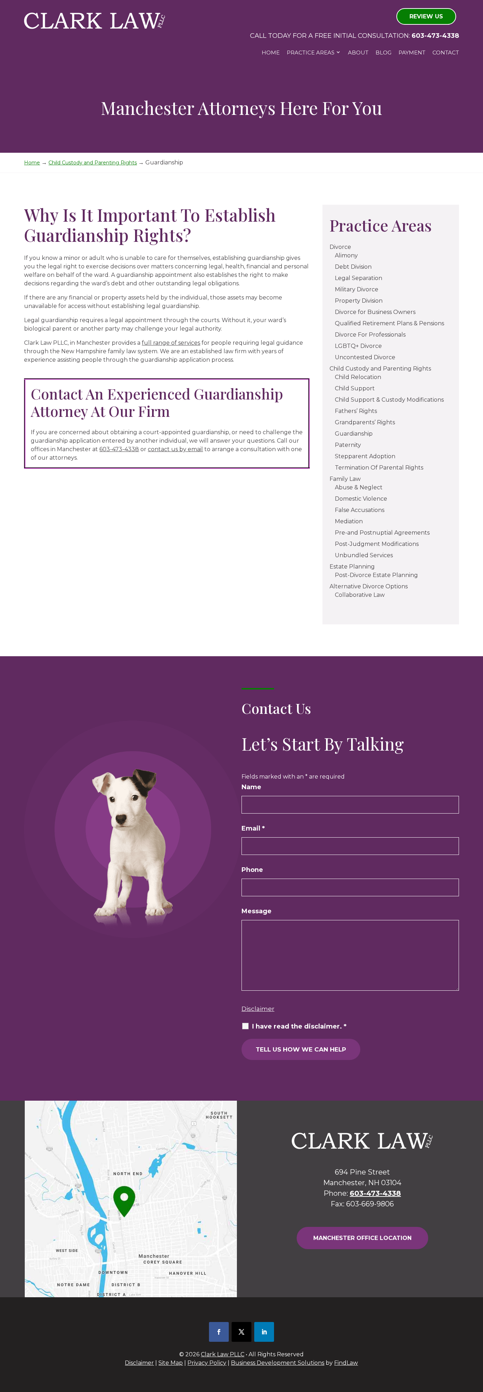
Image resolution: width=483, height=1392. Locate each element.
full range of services (171, 342)
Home (271, 52)
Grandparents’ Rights (365, 422)
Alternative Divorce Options (369, 586)
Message (257, 911)
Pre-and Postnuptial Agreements (382, 532)
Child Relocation (358, 377)
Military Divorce (356, 289)
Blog (383, 52)
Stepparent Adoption (365, 456)
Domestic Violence (361, 498)
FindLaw (346, 1362)
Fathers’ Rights (356, 411)
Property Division (359, 300)
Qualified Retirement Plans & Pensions (389, 323)
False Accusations (359, 510)
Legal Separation (358, 278)
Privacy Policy (206, 1362)
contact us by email (175, 449)
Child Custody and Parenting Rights (380, 368)
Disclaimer (258, 1008)
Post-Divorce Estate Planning (376, 575)
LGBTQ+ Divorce (358, 346)
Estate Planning (352, 566)
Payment (411, 52)
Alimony (346, 255)
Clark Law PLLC (222, 1354)
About (358, 52)
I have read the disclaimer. (299, 1026)
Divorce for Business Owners (375, 312)
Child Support (355, 388)
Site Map (170, 1362)
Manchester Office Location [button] (362, 1238)
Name (251, 787)
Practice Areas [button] (310, 52)
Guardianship (354, 433)
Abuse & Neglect (359, 487)
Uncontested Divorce (365, 357)
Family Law (345, 479)
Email (253, 828)
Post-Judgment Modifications (377, 544)
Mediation (349, 521)
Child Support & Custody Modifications (389, 399)
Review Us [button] (426, 16)
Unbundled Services (364, 555)
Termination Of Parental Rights (379, 467)
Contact (445, 52)
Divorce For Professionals (370, 334)
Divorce (340, 247)
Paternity (348, 445)
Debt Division (353, 266)
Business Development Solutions (277, 1362)
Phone (252, 870)
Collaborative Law (360, 595)
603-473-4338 (435, 36)
